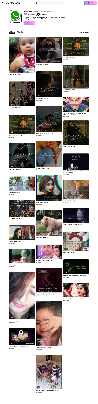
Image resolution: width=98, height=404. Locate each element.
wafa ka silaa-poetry (15, 321)
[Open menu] (2, 3)
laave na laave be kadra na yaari (18, 347)
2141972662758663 (15, 74)
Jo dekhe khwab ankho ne (44, 260)
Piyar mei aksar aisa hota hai (44, 133)
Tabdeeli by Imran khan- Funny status (47, 390)
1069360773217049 (42, 64)
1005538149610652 (42, 203)
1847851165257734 (15, 241)
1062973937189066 (69, 146)
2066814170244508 (42, 237)
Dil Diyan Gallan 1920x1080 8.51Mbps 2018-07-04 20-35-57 (74, 114)
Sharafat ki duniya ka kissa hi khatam (74, 275)
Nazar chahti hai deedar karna (45, 294)
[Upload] (83, 3)
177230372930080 (69, 172)
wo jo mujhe (12, 265)
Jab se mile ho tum (69, 252)
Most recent (83, 32)
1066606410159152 (69, 58)
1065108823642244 (15, 169)
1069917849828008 (69, 90)
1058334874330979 (42, 99)
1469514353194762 (15, 192)
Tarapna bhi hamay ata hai (17, 136)
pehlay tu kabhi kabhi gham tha (72, 224)
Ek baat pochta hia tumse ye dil (72, 299)
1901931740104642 (69, 201)
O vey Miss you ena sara (43, 348)
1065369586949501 (42, 168)
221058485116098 (14, 218)
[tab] (12, 32)
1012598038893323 (15, 107)
